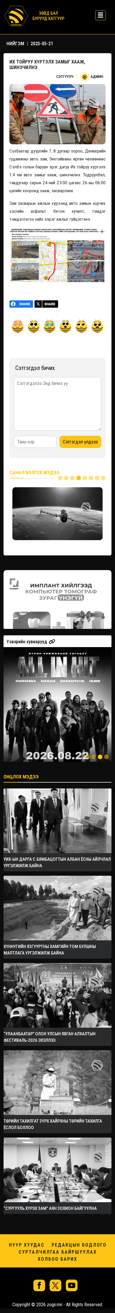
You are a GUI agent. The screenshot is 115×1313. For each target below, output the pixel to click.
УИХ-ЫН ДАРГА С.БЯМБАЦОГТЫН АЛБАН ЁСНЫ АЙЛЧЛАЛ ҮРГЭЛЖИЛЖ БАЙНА (57, 862)
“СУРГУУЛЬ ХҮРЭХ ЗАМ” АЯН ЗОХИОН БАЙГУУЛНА (50, 1208)
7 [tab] (97, 477)
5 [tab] (85, 477)
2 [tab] (66, 477)
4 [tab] (78, 477)
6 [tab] (91, 477)
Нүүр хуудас (27, 1245)
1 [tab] (60, 477)
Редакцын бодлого (79, 1245)
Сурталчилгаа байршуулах (58, 1252)
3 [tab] (72, 477)
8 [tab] (103, 477)
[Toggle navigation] (98, 15)
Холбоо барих (57, 1259)
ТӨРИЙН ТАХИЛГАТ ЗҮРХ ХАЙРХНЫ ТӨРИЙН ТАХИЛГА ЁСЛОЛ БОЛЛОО (53, 1124)
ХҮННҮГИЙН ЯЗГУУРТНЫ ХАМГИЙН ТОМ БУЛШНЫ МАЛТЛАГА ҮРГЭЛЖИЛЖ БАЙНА (50, 950)
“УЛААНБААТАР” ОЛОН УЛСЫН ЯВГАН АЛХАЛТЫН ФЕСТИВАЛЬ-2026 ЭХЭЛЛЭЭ (50, 1037)
